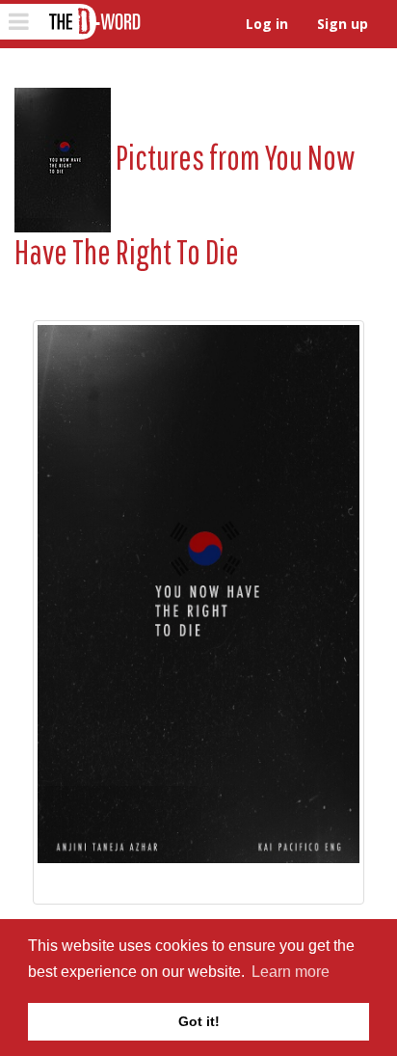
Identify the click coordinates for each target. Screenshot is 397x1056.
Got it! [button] (199, 1021)
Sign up (342, 23)
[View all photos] (62, 156)
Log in (267, 23)
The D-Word (93, 21)
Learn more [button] (290, 971)
